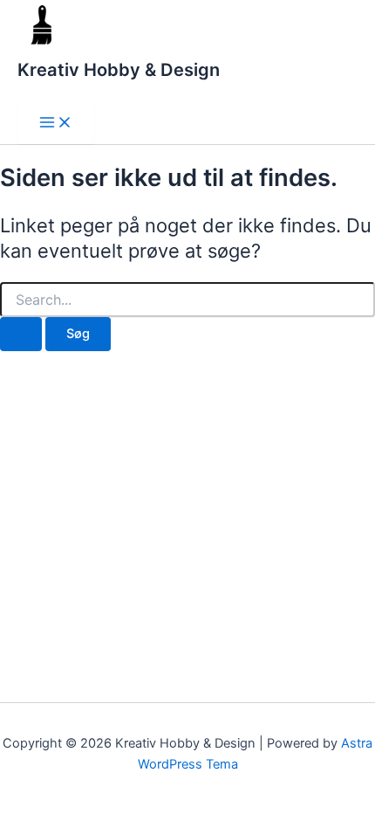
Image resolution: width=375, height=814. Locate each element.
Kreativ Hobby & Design (118, 69)
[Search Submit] (21, 334)
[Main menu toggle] (55, 123)
